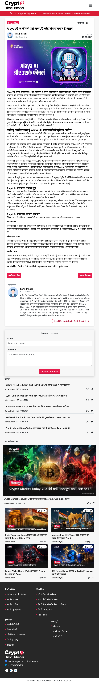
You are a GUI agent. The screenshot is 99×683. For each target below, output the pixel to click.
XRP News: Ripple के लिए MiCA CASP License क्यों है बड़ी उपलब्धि (72, 572)
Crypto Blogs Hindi (27, 13)
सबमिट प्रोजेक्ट (12, 604)
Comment (11, 349)
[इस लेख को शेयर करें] (92, 389)
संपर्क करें (56, 626)
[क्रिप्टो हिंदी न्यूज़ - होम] (14, 5)
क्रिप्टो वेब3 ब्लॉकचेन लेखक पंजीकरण (52, 604)
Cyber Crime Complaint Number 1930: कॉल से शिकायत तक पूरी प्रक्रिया (36, 396)
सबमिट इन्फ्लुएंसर (14, 609)
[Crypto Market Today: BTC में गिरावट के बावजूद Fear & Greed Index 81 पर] (49, 470)
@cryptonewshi (15, 665)
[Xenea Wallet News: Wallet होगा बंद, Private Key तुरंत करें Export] (26, 556)
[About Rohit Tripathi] (10, 35)
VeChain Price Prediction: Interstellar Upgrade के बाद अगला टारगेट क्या (38, 417)
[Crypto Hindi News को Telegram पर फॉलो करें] (15, 670)
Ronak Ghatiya (10, 389)
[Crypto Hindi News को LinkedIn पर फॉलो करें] (11, 670)
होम (11, 13)
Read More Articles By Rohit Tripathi (70, 321)
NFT (80, 229)
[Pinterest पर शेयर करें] (91, 22)
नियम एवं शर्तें (12, 629)
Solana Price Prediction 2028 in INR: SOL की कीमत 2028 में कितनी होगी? (38, 385)
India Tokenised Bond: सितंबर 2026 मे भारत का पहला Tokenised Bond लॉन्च (26, 536)
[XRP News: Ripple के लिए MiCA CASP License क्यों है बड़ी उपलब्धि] (72, 556)
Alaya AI (77, 150)
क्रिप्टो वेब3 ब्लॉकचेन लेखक (48, 599)
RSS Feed (42, 615)
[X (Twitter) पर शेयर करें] (87, 22)
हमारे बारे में (57, 636)
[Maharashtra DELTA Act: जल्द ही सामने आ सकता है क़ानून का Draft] (72, 520)
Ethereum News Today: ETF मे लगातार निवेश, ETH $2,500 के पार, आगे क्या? (38, 406)
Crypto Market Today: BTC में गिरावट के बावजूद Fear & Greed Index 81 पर (36, 499)
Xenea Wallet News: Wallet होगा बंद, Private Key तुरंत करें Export (25, 572)
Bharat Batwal (10, 400)
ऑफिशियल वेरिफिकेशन (47, 594)
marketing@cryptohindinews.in (23, 661)
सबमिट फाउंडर (12, 599)
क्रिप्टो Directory (45, 609)
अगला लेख (84, 275)
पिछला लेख (15, 275)
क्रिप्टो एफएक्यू (12, 640)
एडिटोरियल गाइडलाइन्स (16, 634)
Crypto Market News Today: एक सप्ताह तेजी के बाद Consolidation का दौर (38, 428)
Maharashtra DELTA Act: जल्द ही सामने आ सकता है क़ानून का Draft (70, 536)
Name (10, 338)
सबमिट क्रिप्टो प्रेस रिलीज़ (16, 594)
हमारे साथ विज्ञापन (60, 631)
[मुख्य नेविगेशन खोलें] (90, 5)
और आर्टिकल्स (10, 441)
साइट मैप (10, 645)
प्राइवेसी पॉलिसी (13, 624)
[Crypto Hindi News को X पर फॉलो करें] (6, 670)
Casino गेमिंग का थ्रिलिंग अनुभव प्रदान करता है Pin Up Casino (43, 266)
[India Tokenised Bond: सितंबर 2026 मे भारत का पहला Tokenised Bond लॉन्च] (26, 520)
